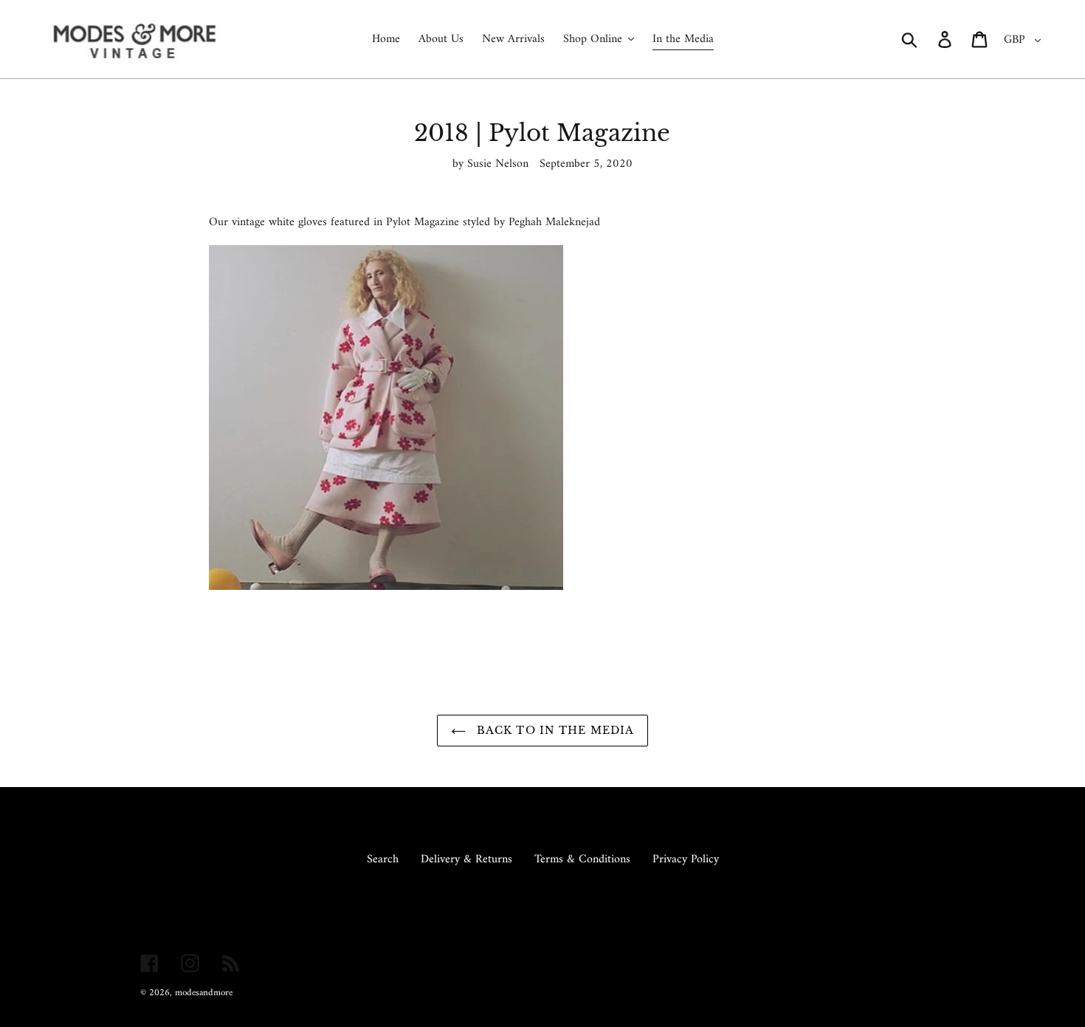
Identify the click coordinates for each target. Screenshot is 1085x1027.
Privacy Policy (685, 859)
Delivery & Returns (466, 859)
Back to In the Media (554, 730)
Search (383, 859)
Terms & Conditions (582, 859)
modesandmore (203, 992)
